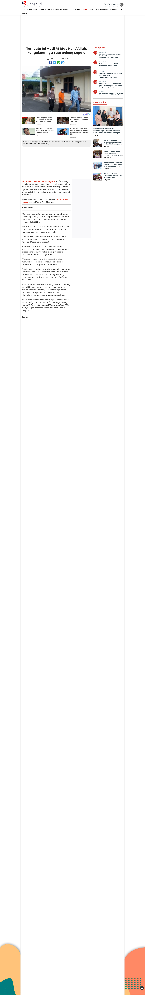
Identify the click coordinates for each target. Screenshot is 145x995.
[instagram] (117, 4)
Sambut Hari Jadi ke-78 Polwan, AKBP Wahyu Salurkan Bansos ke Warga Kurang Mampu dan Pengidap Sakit (110, 86)
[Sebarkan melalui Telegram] (63, 62)
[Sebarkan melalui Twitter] (54, 62)
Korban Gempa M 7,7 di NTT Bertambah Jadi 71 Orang (108, 65)
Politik (49, 9)
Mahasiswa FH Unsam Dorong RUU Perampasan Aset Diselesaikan (111, 94)
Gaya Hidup (76, 9)
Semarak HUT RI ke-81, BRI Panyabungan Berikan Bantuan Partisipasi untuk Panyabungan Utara (106, 131)
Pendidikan (104, 9)
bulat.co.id (27, 181)
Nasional (42, 9)
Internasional (32, 9)
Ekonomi (58, 9)
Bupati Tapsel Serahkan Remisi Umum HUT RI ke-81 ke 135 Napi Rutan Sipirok (113, 165)
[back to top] (142, 988)
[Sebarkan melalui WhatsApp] (58, 62)
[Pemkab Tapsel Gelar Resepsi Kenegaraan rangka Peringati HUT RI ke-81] (97, 154)
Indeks (24, 13)
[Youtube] (113, 4)
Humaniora (94, 9)
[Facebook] (106, 4)
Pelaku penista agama (44, 181)
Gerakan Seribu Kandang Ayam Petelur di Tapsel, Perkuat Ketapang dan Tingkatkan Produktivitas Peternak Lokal (110, 56)
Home (24, 9)
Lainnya (113, 9)
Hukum (85, 9)
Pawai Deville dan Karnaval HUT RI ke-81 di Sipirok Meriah (113, 175)
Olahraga (66, 9)
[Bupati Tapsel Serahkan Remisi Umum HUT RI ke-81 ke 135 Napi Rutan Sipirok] (97, 166)
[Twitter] (109, 4)
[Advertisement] (72, 29)
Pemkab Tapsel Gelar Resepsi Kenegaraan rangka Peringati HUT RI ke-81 (112, 154)
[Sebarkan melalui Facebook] (50, 62)
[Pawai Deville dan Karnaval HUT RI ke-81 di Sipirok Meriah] (97, 177)
